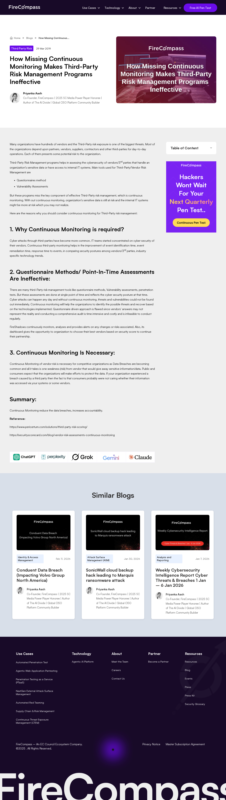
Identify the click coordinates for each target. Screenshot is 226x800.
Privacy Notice (151, 744)
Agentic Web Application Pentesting (36, 670)
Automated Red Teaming (30, 702)
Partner (150, 8)
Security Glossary (195, 703)
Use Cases (89, 8)
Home (17, 37)
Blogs (29, 37)
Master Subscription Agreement (185, 744)
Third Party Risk (21, 48)
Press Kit (190, 695)
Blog (187, 670)
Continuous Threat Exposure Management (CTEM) (32, 721)
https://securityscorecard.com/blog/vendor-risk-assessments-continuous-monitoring (62, 435)
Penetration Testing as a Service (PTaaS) (34, 681)
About (133, 8)
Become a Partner (158, 661)
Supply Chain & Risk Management (35, 711)
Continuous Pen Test (191, 222)
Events (188, 678)
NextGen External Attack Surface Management (34, 692)
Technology (112, 8)
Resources (170, 8)
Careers (116, 670)
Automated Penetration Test (32, 662)
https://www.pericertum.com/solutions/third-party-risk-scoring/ (48, 427)
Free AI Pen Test (200, 8)
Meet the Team (120, 661)
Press (188, 687)
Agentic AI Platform (83, 661)
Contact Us (118, 678)
